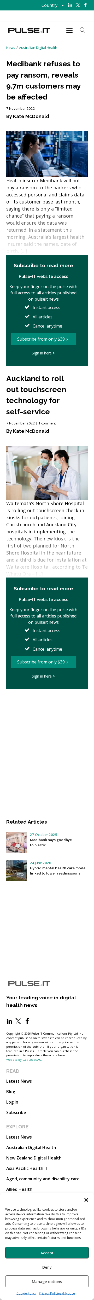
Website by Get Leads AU (23, 1060)
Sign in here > (43, 353)
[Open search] (82, 30)
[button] (86, 1199)
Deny (47, 1267)
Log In (12, 1102)
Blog (10, 1091)
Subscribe (16, 1112)
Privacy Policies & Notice (57, 1293)
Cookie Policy (26, 1293)
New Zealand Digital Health (34, 1158)
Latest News (19, 1081)
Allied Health (19, 1189)
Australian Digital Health (38, 47)
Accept (47, 1252)
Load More (47, 704)
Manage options (47, 1281)
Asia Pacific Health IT (27, 1168)
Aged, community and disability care (43, 1179)
